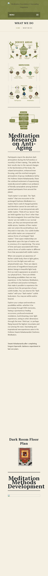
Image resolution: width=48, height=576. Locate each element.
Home (18, 28)
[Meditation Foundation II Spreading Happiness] (24, 5)
